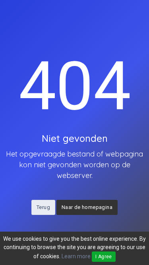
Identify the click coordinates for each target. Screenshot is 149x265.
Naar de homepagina (87, 207)
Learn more (76, 256)
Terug (43, 207)
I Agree (103, 256)
